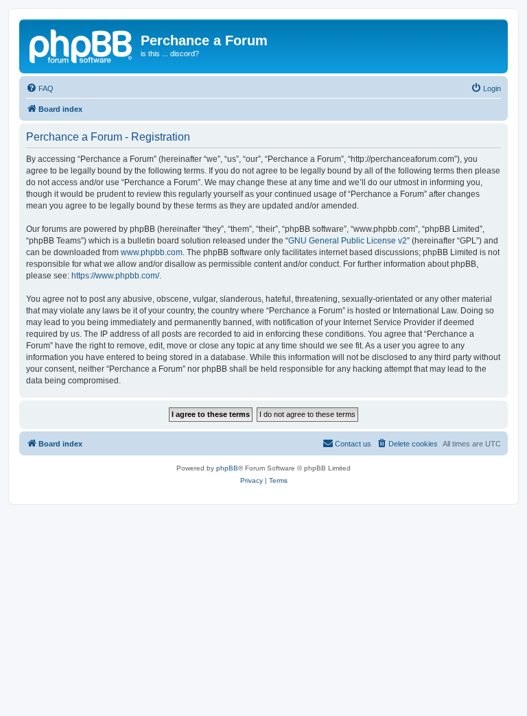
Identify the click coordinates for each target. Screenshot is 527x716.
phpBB (227, 468)
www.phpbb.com (152, 252)
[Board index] (82, 45)
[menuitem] (40, 88)
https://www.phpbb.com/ (115, 276)
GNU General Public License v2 (347, 241)
